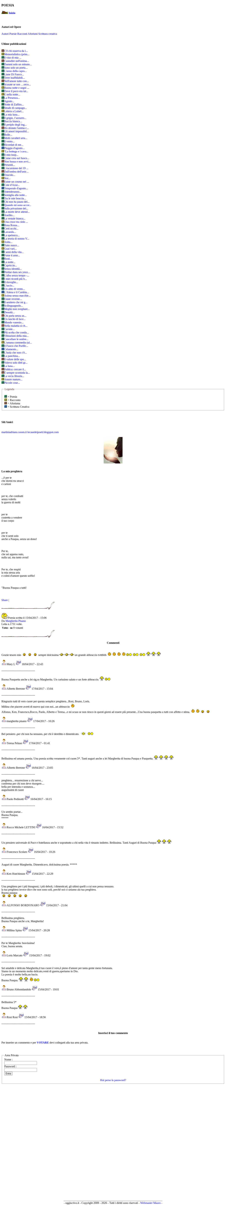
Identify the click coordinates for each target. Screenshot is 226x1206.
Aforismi (33, 33)
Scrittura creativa (47, 33)
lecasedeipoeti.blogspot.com (43, 432)
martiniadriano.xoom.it (14, 432)
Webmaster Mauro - (151, 1202)
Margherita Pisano (15, 620)
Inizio (12, 12)
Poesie (13, 33)
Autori (5, 33)
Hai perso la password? (113, 1080)
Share (4, 600)
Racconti (22, 33)
